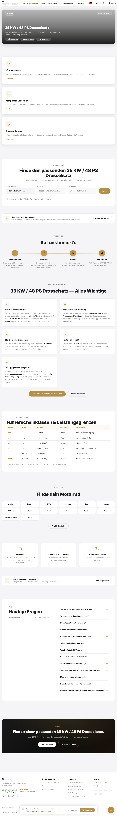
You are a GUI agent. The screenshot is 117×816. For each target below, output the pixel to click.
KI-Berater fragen (102, 218)
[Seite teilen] (4, 796)
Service (79, 3)
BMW (49, 504)
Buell (87, 504)
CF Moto (11, 511)
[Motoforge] (11, 3)
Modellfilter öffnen (77, 394)
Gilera (106, 511)
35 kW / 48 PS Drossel (76, 783)
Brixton (68, 504)
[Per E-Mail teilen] (18, 796)
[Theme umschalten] (95, 3)
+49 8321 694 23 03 (101, 783)
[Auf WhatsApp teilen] (9, 796)
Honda (30, 517)
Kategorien (50, 3)
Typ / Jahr (72, 186)
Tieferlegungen (73, 793)
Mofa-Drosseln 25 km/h (76, 789)
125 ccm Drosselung (75, 786)
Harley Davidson (11, 517)
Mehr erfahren (46, 811)
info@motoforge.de (101, 786)
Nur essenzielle (72, 810)
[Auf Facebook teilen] (13, 796)
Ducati (49, 511)
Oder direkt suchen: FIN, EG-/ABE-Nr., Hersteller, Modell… (30, 199)
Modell (40, 186)
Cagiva (106, 504)
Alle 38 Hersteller (58, 526)
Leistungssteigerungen (76, 796)
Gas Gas (87, 511)
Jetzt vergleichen (102, 581)
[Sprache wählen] (89, 3)
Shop (42, 3)
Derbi (30, 511)
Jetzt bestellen (47, 744)
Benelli (29, 504)
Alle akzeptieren (87, 810)
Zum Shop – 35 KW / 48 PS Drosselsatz (47, 394)
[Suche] (102, 3)
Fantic (68, 511)
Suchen (105, 191)
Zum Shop (9, 79)
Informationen (65, 3)
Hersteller (11, 186)
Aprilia (10, 504)
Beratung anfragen (68, 744)
